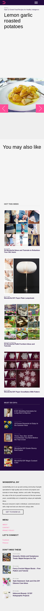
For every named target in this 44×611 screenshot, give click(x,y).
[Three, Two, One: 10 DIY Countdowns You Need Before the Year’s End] (8, 437)
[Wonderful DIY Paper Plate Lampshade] (22, 276)
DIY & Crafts (7, 248)
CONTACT (6, 527)
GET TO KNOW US (13, 512)
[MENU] (36, 3)
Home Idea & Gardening (10, 342)
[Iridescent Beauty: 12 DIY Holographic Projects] (7, 594)
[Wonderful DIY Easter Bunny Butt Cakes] (8, 450)
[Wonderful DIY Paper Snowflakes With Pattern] (22, 370)
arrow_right (39, 109)
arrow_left (5, 109)
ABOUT (5, 524)
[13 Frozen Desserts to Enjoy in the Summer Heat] (8, 425)
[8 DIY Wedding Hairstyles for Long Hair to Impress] (8, 413)
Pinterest (5, 543)
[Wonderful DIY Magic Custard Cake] (8, 462)
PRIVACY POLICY (8, 530)
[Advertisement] (22, 53)
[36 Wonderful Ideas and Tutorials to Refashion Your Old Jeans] (22, 228)
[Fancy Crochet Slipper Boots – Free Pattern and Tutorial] (7, 569)
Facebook (6, 540)
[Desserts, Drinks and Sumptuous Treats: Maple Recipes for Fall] (7, 557)
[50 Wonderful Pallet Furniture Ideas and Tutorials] (22, 322)
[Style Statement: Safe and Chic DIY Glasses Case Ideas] (7, 582)
